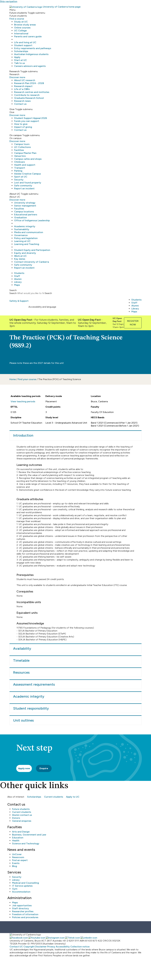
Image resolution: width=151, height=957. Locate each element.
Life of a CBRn (22, 89)
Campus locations (24, 211)
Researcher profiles (22, 911)
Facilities (19, 150)
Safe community (23, 185)
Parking (18, 170)
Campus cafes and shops (28, 159)
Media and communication (28, 232)
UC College (20, 30)
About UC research (24, 80)
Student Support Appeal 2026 (30, 118)
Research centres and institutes (31, 92)
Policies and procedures (25, 917)
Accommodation (21, 891)
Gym (14, 888)
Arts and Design (21, 831)
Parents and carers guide (28, 36)
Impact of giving (23, 127)
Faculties (19, 208)
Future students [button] (18, 12)
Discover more (17, 77)
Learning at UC (22, 241)
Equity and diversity (25, 253)
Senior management (25, 205)
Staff (17, 276)
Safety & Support (18, 300)
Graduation (20, 217)
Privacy (51, 946)
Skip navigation (8, 1)
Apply (17, 57)
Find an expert (20, 860)
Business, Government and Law (29, 834)
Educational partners (25, 214)
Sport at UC (20, 176)
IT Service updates (22, 885)
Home (12, 379)
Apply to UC (72, 796)
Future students (21, 809)
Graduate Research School (29, 98)
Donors (16, 818)
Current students (53, 796)
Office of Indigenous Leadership (32, 220)
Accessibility (63, 946)
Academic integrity (24, 226)
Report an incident (24, 188)
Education (17, 837)
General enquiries (21, 820)
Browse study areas (25, 24)
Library (18, 282)
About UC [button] (14, 193)
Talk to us (19, 63)
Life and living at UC (25, 42)
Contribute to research (27, 95)
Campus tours (21, 144)
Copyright (29, 946)
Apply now (24, 768)
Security (18, 179)
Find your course (27, 379)
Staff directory (20, 908)
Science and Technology (25, 843)
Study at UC (21, 21)
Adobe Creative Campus (27, 173)
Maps (17, 285)
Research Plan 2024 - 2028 (29, 83)
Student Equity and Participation (32, 250)
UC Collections (22, 147)
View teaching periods (23, 401)
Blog (14, 866)
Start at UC (20, 60)
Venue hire (20, 156)
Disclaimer (41, 946)
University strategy (24, 202)
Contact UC (16, 946)
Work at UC (20, 256)
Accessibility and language (42, 306)
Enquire (44, 768)
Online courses (22, 27)
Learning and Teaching (26, 244)
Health (15, 840)
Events (15, 863)
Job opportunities (22, 905)
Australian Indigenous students (31, 54)
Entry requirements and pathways (32, 48)
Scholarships (21, 51)
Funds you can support (26, 121)
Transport (19, 167)
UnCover (17, 854)
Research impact (23, 86)
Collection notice (80, 946)
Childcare (19, 161)
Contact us (20, 103)
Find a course (16, 18)
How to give (20, 124)
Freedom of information (25, 914)
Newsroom (18, 857)
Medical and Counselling (25, 882)
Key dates (19, 258)
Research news (22, 101)
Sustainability (21, 229)
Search (13, 293)
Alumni (18, 279)
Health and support (24, 164)
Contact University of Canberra (31, 261)
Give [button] (11, 109)
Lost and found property (27, 182)
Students (19, 273)
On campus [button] (15, 135)
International (21, 33)
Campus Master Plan (25, 153)
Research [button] (14, 71)
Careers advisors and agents (30, 66)
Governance (21, 235)
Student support (23, 45)
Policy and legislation (26, 238)
